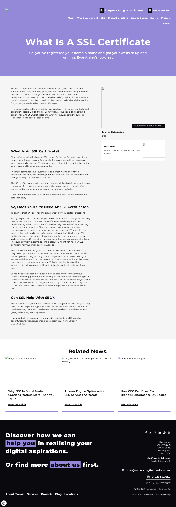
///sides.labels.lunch (160, 461)
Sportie (154, 18)
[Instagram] (155, 433)
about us (65, 464)
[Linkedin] (160, 433)
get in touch (57, 321)
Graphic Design (139, 18)
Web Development (87, 18)
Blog (58, 494)
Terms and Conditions (142, 494)
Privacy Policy (163, 494)
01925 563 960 (161, 10)
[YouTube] (169, 433)
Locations (71, 494)
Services (32, 494)
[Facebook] (146, 433)
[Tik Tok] (164, 433)
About (71, 18)
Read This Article (17, 404)
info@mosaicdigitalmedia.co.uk (124, 10)
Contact (166, 23)
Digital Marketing (118, 18)
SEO (103, 18)
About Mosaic (15, 494)
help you (20, 443)
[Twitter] (150, 433)
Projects (165, 18)
